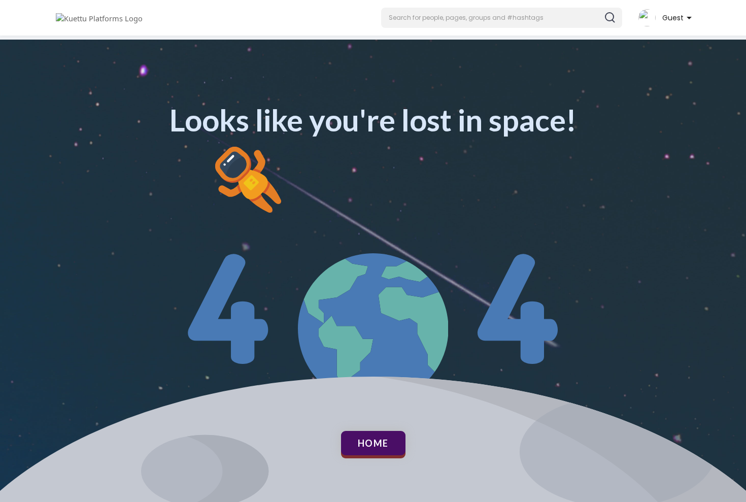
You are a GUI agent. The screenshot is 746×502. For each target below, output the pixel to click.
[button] (501, 18)
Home (373, 443)
